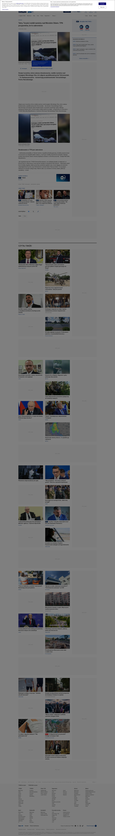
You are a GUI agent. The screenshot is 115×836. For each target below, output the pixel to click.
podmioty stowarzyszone (19, 3)
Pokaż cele (102, 7)
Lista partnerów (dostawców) (54, 6)
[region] (57, 5)
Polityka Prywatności (5, 9)
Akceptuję (102, 3)
